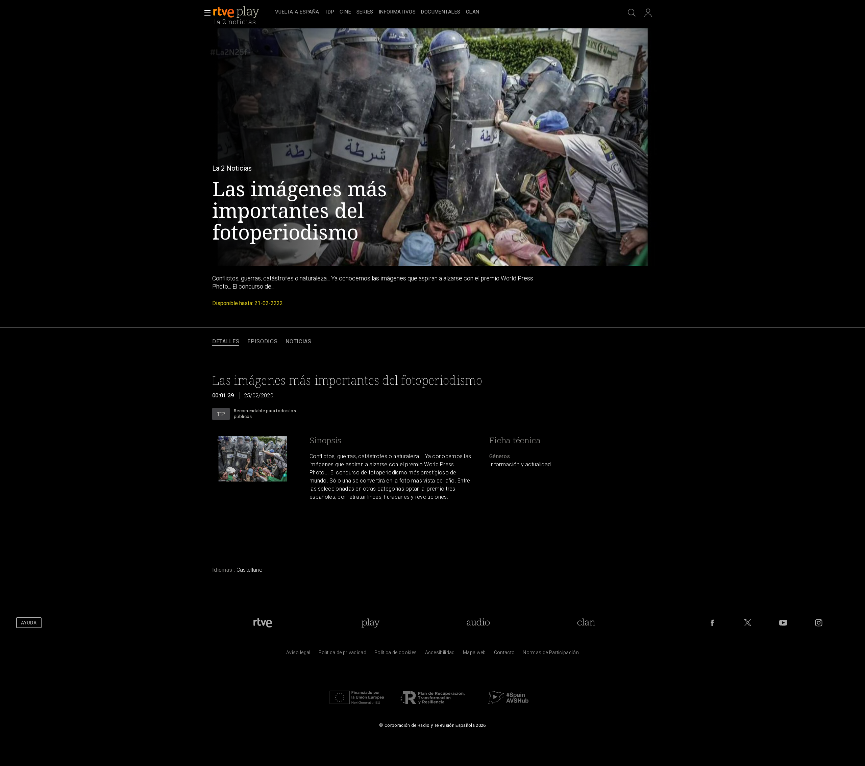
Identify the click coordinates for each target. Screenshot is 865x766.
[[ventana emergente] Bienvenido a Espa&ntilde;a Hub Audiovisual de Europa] (508, 706)
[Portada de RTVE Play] (237, 12)
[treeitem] (297, 12)
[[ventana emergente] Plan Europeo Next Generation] (357, 706)
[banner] (242, 12)
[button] (205, 12)
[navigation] (440, 12)
